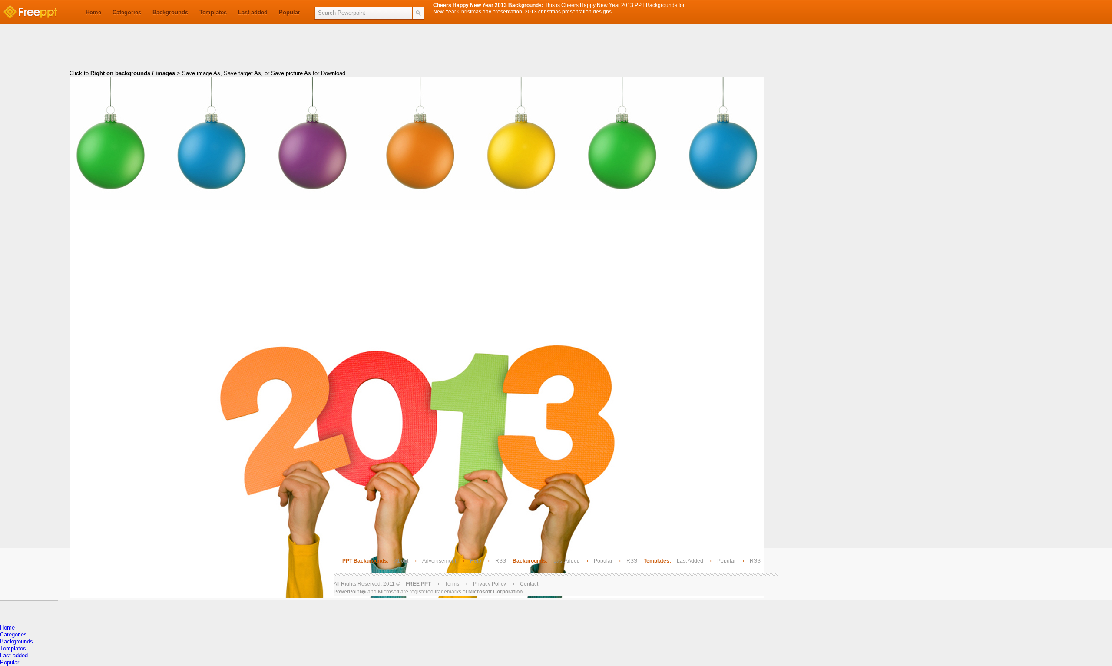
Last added (253, 12)
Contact (529, 584)
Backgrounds (170, 12)
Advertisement (439, 561)
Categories (127, 12)
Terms (452, 584)
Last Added (566, 561)
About (401, 561)
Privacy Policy (489, 584)
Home (93, 12)
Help (475, 561)
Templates (213, 12)
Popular (289, 12)
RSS (500, 561)
